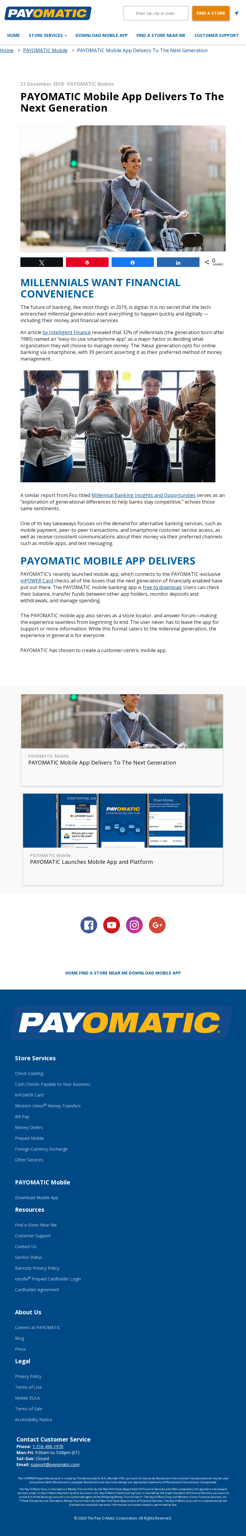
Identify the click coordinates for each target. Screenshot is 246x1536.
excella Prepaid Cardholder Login (48, 1279)
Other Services (29, 1160)
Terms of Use (28, 1387)
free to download (162, 587)
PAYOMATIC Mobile (45, 50)
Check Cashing (29, 1073)
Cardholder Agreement (37, 1289)
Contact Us (26, 1246)
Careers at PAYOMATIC (38, 1327)
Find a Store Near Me (160, 35)
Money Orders (29, 1127)
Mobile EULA (27, 1398)
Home (13, 35)
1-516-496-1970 (47, 1446)
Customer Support (216, 35)
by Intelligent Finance (67, 332)
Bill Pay (22, 1116)
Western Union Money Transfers (48, 1106)
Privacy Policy (28, 1376)
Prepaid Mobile (29, 1138)
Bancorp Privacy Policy (37, 1268)
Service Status (28, 1257)
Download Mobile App (102, 35)
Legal (22, 1361)
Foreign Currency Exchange (41, 1149)
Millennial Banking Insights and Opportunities (144, 495)
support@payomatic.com (55, 1464)
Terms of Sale (28, 1409)
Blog (19, 1338)
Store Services (46, 35)
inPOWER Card (36, 580)
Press (20, 1349)
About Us (28, 1312)
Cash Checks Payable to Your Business (52, 1084)
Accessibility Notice (33, 1419)
